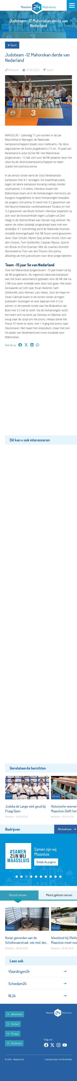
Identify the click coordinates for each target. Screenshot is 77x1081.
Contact (15, 1023)
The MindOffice (65, 1059)
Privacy (15, 1033)
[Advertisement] (38, 394)
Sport (13, 45)
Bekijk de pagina (48, 859)
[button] (16, 877)
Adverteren (16, 1014)
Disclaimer (16, 1043)
